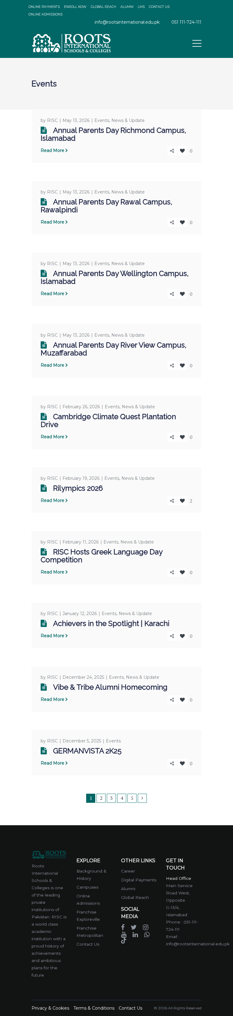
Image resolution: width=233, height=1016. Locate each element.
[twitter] (134, 926)
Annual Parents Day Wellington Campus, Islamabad (115, 277)
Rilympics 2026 (78, 488)
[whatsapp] (147, 934)
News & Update (128, 120)
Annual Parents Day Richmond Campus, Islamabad (113, 134)
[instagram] (145, 926)
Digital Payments (138, 879)
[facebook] (123, 926)
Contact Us (87, 944)
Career (128, 871)
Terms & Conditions (93, 1008)
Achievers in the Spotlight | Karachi (111, 623)
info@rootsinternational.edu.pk (127, 22)
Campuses (87, 887)
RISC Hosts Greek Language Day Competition (101, 555)
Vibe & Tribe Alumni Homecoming (110, 687)
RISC (52, 120)
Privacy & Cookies (50, 1008)
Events (101, 120)
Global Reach (135, 897)
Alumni (128, 888)
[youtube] (124, 934)
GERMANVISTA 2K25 (87, 750)
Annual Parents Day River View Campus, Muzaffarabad (114, 349)
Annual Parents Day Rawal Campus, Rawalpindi (106, 205)
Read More (52, 150)
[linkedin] (135, 934)
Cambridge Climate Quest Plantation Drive (108, 420)
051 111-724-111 (186, 22)
